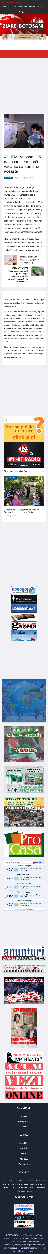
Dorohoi (38, 1181)
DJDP (14, 1188)
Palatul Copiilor (28, 1188)
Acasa (24, 1116)
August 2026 (24, 1143)
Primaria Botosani (30, 1181)
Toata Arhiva (24, 1164)
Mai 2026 (24, 1159)
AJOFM (13, 1181)
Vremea (7, 863)
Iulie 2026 (24, 1148)
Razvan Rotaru (40, 1188)
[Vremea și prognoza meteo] (38, 862)
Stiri (21, 1188)
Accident (23, 1191)
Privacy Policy (24, 1121)
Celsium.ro (30, 909)
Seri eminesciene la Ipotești (18, 6)
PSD (16, 1184)
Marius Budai (6, 1181)
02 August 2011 (25, 177)
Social (8, 178)
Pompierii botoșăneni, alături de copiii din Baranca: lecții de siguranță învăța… (21, 511)
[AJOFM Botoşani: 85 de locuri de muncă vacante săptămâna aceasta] (24, 131)
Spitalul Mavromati (23, 1184)
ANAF (10, 1188)
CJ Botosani (20, 1181)
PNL (34, 1188)
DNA (18, 1188)
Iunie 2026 (24, 1153)
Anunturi (29, 1191)
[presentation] (39, 471)
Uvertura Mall (34, 1184)
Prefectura (10, 1184)
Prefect (18, 1191)
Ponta (41, 1184)
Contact (24, 1127)
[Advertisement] (24, 84)
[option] (19, 6)
